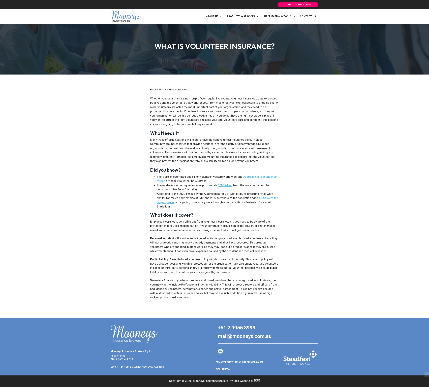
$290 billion (225, 185)
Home (153, 89)
